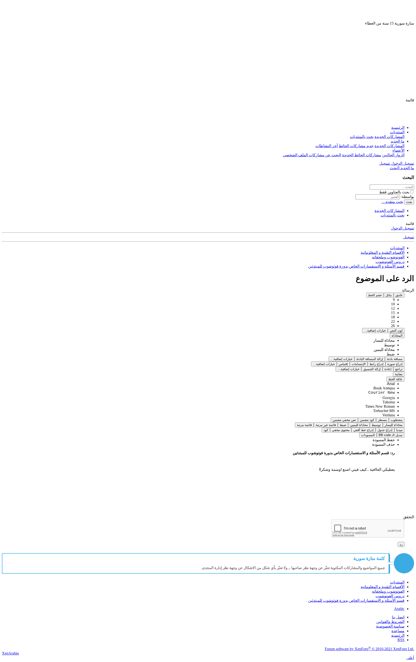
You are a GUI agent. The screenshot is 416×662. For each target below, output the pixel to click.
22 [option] (393, 321)
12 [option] (393, 308)
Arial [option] (391, 384)
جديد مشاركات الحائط (356, 146)
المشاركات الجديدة (389, 137)
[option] (384, 340)
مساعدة (397, 631)
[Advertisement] (208, 61)
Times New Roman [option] (380, 406)
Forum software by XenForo (369, 649)
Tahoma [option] (389, 402)
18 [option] (393, 317)
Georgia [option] (389, 397)
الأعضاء (398, 150)
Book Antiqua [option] (384, 388)
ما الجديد (397, 141)
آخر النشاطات (326, 146)
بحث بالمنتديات (362, 137)
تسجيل (408, 237)
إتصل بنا (398, 617)
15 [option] (393, 313)
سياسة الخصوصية (390, 626)
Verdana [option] (388, 415)
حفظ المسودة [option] (384, 440)
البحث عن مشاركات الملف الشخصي (312, 155)
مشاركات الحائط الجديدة (361, 155)
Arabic (399, 609)
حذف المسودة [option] (383, 444)
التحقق (408, 517)
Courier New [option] (381, 393)
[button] (410, 100)
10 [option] (393, 304)
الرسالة (408, 290)
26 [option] (393, 326)
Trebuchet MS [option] (384, 411)
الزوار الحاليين (393, 155)
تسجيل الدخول (402, 228)
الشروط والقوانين (390, 622)
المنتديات (397, 132)
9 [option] (394, 300)
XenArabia (10, 653)
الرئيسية (397, 127)
